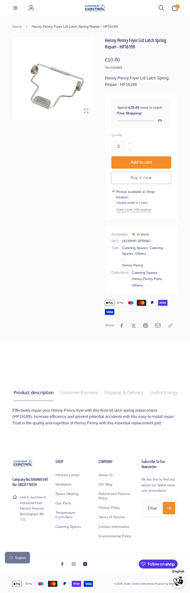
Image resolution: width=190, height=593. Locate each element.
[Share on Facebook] (121, 325)
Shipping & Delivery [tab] (123, 392)
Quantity (116, 135)
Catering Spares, (145, 273)
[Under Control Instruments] (22, 466)
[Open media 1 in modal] (53, 78)
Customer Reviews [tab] (79, 392)
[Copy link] (170, 325)
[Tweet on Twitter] (133, 325)
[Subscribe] (169, 508)
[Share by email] (158, 325)
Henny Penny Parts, (147, 279)
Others (137, 285)
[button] (15, 7)
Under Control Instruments (139, 583)
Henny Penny (132, 265)
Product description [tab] (34, 392)
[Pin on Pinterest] (145, 325)
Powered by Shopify (166, 583)
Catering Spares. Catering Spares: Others (142, 250)
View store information (133, 209)
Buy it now (141, 177)
